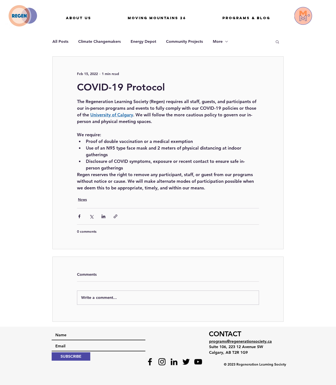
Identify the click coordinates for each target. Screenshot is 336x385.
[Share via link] (115, 216)
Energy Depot (143, 41)
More (218, 41)
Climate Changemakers (99, 41)
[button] (277, 42)
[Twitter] (186, 362)
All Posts (60, 41)
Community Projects (184, 41)
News (82, 199)
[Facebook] (150, 362)
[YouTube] (198, 362)
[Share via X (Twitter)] (91, 216)
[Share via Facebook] (79, 216)
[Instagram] (162, 362)
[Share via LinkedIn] (103, 216)
